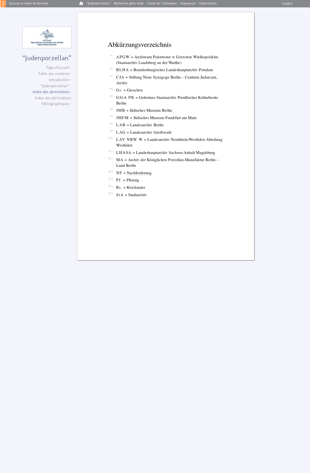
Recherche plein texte (129, 3)
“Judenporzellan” (55, 85)
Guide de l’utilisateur (162, 3)
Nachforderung (139, 172)
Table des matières (53, 73)
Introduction (59, 79)
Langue (287, 3)
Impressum (188, 3)
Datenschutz (208, 3)
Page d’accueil (57, 67)
